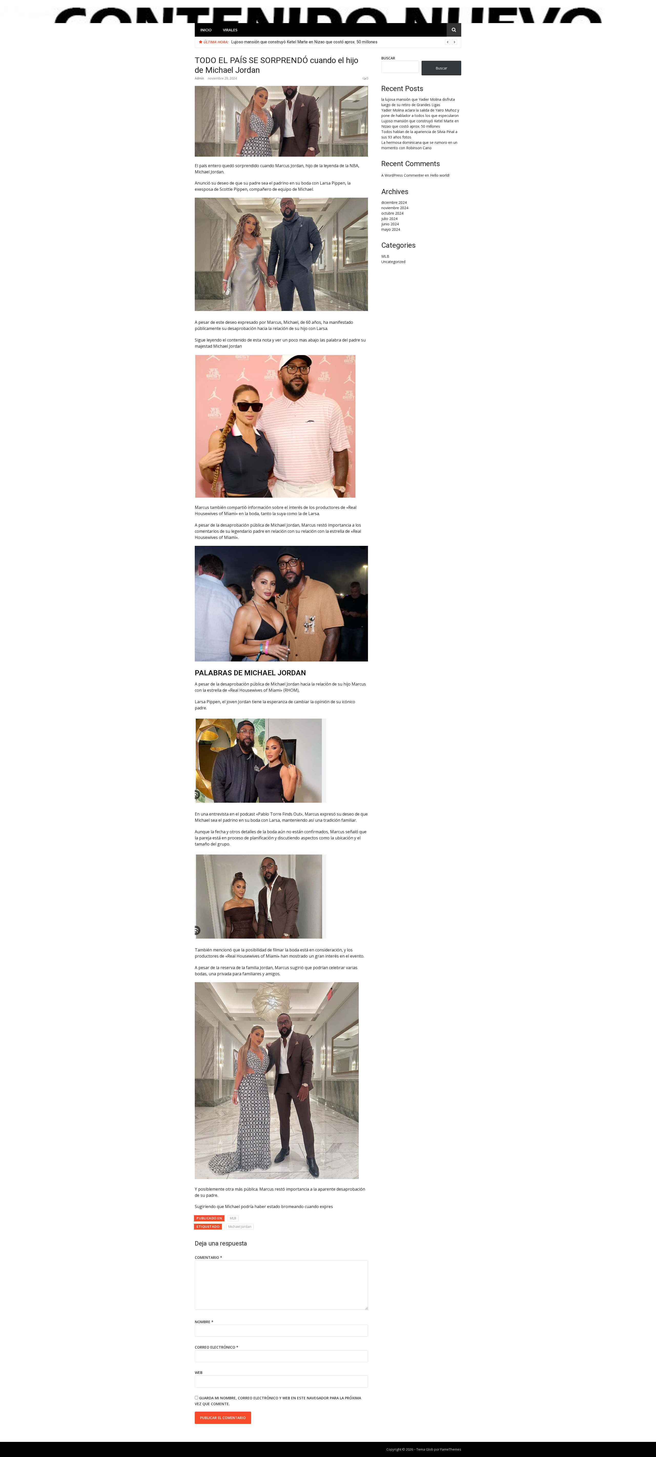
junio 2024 (390, 224)
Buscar (388, 58)
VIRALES (230, 29)
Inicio (206, 29)
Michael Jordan (239, 1226)
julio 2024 (389, 218)
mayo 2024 (390, 229)
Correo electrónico (216, 1347)
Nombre (204, 1321)
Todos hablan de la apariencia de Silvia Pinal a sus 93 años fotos (289, 41)
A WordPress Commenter (402, 175)
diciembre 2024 (394, 202)
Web (198, 1372)
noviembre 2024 (394, 207)
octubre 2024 (392, 213)
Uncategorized (393, 261)
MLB (233, 1218)
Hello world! (439, 175)
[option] (344, 42)
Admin (199, 78)
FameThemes (450, 1449)
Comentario (208, 1257)
